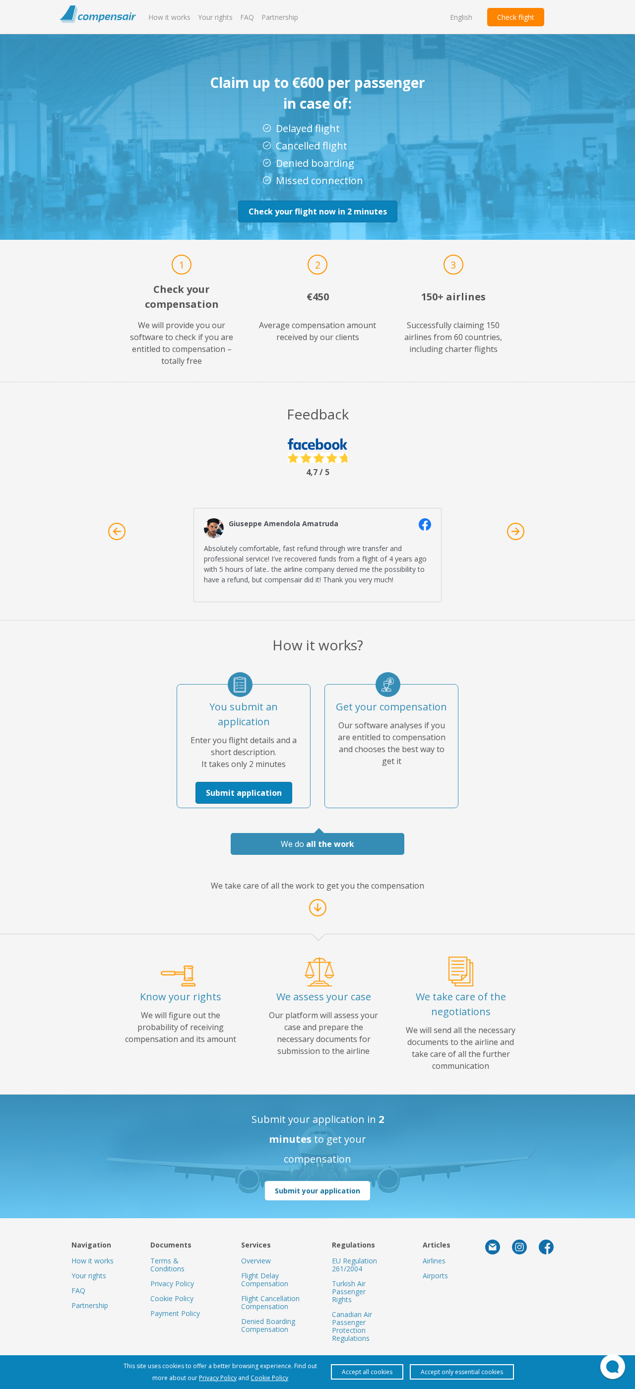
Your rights (215, 17)
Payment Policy (175, 1313)
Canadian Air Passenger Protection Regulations (352, 1326)
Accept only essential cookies (462, 1372)
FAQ (247, 17)
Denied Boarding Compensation (268, 1325)
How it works (169, 17)
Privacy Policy (172, 1283)
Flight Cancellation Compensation (270, 1302)
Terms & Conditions (167, 1264)
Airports (435, 1275)
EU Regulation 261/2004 (354, 1264)
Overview (256, 1260)
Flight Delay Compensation (264, 1279)
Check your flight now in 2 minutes (318, 211)
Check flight (515, 17)
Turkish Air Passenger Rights (349, 1291)
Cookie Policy (171, 1298)
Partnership (279, 17)
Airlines (434, 1260)
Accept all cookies (367, 1372)
